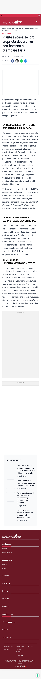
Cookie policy (20, 646)
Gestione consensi (18, 650)
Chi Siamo (30, 646)
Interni (4, 568)
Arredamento (7, 560)
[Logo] (12, 21)
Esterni (4, 564)
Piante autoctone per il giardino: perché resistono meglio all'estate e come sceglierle (25, 498)
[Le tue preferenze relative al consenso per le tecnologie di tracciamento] (37, 675)
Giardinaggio (10, 28)
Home (4, 28)
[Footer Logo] (20, 536)
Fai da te (5, 606)
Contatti (6, 649)
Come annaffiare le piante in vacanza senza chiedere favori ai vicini (26, 483)
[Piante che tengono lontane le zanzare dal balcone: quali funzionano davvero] (10, 515)
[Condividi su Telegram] (25, 61)
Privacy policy (8, 646)
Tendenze (6, 637)
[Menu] (37, 21)
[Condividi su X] (17, 61)
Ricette (4, 549)
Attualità (6, 583)
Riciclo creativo (7, 553)
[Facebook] (1, 15)
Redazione (5, 56)
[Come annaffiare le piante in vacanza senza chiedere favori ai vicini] (10, 484)
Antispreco (6, 544)
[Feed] (22, 655)
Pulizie (5, 630)
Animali (5, 576)
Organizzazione (9, 622)
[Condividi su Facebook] (12, 61)
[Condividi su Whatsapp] (21, 61)
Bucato (5, 591)
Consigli (5, 599)
